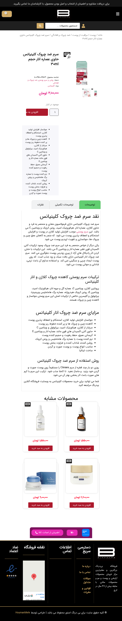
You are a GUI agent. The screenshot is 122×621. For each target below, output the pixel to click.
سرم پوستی (82, 232)
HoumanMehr (22, 613)
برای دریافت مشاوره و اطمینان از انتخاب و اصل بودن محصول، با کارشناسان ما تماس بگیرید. (61, 4)
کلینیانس (51, 85)
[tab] (90, 204)
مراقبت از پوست (80, 35)
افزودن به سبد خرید (32, 112)
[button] (117, 14)
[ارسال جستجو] (40, 25)
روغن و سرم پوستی (46, 80)
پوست (93, 35)
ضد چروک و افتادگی (60, 35)
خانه (100, 35)
